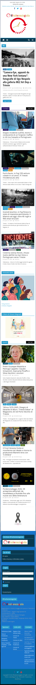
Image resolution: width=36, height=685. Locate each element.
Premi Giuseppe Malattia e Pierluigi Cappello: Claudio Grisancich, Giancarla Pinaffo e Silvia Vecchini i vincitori (16, 369)
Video (22, 445)
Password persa (7, 592)
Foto (5, 69)
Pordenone (19, 129)
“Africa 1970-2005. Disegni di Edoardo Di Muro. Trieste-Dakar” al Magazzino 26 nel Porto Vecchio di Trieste (18, 410)
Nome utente (6, 571)
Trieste (9, 69)
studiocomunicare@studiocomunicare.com (29, 661)
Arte (5, 404)
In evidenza (12, 129)
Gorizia (11, 168)
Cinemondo (6, 445)
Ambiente (6, 207)
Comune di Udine (17, 640)
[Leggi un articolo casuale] (32, 40)
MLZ (12, 90)
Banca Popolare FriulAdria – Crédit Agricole (6, 644)
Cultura (5, 363)
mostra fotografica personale (21, 90)
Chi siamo (5, 556)
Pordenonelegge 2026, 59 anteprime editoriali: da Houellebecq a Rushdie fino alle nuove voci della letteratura (16, 492)
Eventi (10, 363)
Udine (10, 170)
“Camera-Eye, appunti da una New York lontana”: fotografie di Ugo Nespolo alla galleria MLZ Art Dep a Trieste (17, 78)
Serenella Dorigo (18, 88)
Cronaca (6, 129)
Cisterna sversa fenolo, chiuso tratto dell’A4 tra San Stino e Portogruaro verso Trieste (16, 254)
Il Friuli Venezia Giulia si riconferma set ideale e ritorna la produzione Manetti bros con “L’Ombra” (17, 451)
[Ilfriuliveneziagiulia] (3, 40)
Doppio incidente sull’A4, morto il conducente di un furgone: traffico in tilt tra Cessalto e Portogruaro (18, 134)
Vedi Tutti (30, 108)
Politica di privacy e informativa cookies (13, 559)
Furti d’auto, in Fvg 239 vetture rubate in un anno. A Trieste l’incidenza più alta (16, 175)
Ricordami (7, 582)
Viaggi (18, 249)
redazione (16, 139)
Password (5, 576)
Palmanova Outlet (6, 631)
